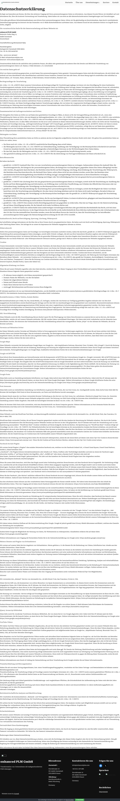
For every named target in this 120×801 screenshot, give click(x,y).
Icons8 (16, 794)
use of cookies (70, 799)
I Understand (79, 799)
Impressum (103, 792)
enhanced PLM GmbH (16, 761)
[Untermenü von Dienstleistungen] (99, 2)
